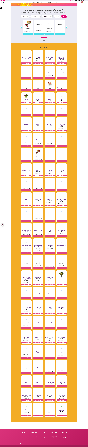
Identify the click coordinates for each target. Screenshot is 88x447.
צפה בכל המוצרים (44, 37)
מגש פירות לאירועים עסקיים (54, 436)
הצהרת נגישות (76, 0)
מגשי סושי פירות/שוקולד (39, 2)
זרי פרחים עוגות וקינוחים (50, 2)
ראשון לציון (44, 437)
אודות (83, 0)
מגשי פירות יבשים (65, 437)
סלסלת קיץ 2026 (55, 437)
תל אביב (44, 436)
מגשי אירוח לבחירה (65, 436)
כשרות (70, 0)
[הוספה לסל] (60, 34)
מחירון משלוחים (80, 0)
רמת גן (44, 441)
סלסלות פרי (44, 2)
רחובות (44, 438)
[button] (1, 8)
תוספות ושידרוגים (33, 2)
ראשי (67, 4)
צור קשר (73, 0)
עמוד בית (86, 0)
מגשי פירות (56, 2)
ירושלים (44, 433)
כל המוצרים (55, 433)
